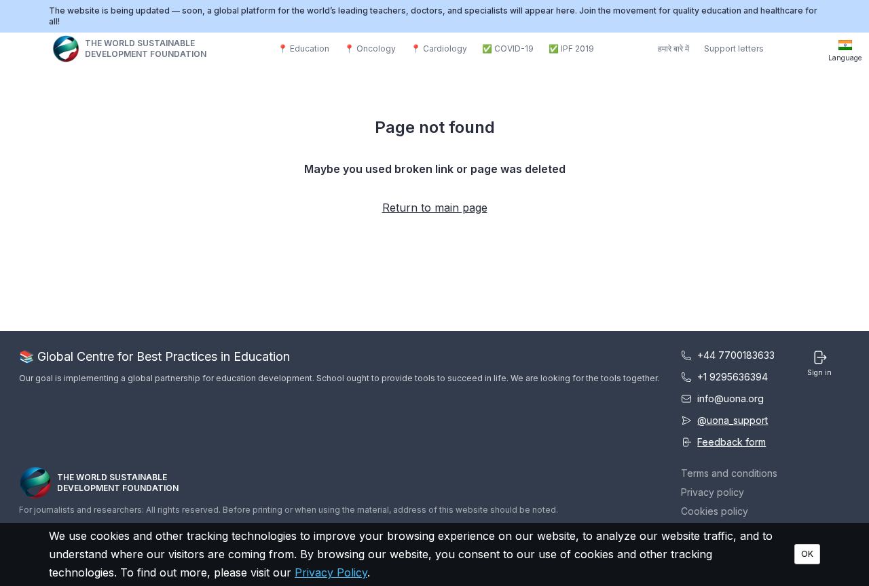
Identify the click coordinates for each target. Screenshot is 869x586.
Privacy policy (712, 492)
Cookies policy (714, 511)
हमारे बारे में (673, 48)
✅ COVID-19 (508, 48)
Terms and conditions (729, 473)
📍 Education (303, 48)
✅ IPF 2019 (571, 48)
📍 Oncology (370, 48)
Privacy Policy (331, 572)
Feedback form (731, 442)
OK (807, 554)
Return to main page (434, 207)
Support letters (734, 48)
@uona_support (732, 420)
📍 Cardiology (439, 48)
